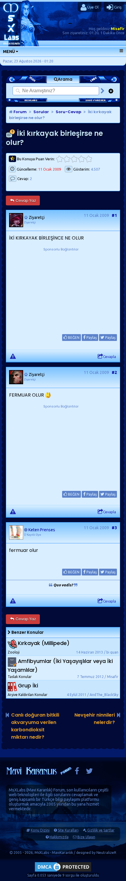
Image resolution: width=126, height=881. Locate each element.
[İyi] (81, 159)
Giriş (117, 7)
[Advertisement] (61, 289)
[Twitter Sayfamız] (89, 772)
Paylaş (91, 337)
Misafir (118, 29)
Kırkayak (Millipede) (43, 643)
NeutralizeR (106, 852)
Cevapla (109, 357)
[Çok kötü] (59, 159)
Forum (20, 112)
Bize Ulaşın (86, 837)
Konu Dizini (40, 830)
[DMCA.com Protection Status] (63, 871)
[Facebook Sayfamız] (77, 772)
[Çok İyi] (88, 159)
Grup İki (28, 685)
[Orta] (74, 159)
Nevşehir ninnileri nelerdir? (94, 719)
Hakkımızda (59, 837)
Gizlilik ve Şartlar (101, 830)
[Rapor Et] (13, 356)
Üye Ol (92, 7)
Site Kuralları (68, 830)
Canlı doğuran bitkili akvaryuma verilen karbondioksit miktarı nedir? (35, 726)
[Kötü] (66, 159)
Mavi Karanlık (39, 790)
